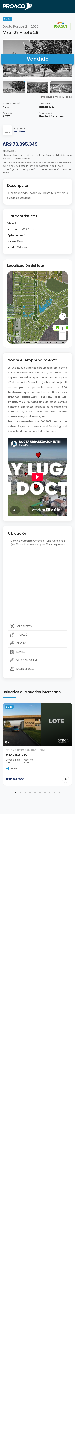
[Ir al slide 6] (40, 792)
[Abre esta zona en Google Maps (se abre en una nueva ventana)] (14, 341)
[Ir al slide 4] (30, 792)
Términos (63, 342)
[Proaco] (17, 6)
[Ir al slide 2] (20, 792)
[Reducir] (62, 336)
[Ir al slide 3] (25, 792)
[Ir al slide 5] (35, 792)
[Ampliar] (62, 328)
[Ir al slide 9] (54, 792)
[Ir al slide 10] (59, 792)
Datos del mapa (51, 342)
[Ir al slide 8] (49, 792)
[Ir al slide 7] (45, 792)
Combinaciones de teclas (32, 342)
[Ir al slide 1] (15, 792)
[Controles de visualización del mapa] (62, 316)
